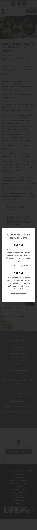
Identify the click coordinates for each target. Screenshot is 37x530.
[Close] (32, 230)
